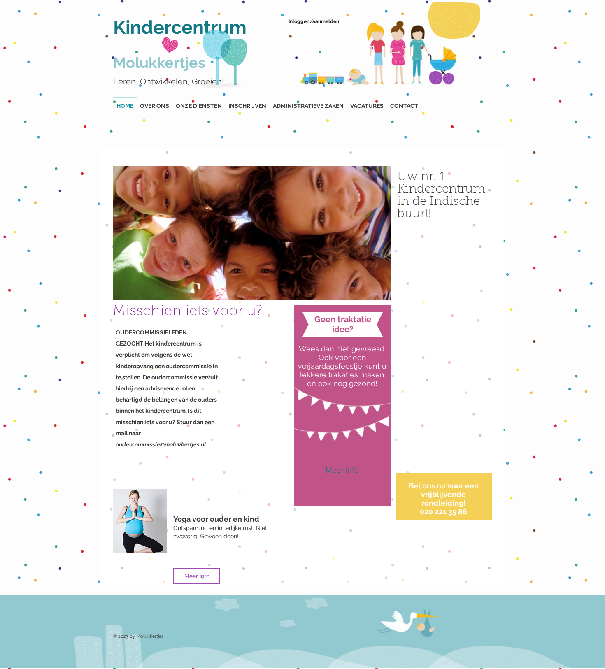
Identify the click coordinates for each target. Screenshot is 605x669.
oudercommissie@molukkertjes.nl (161, 444)
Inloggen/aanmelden (314, 21)
